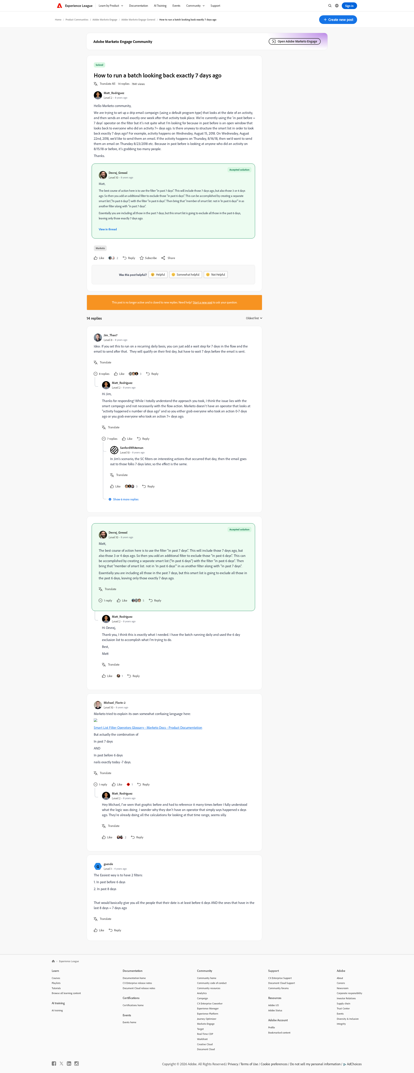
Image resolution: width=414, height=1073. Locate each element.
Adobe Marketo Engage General (138, 19)
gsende (108, 864)
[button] (338, 19)
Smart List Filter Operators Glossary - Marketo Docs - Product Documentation (148, 727)
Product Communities (77, 19)
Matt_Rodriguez (114, 93)
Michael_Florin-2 (114, 702)
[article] (173, 355)
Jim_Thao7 (110, 335)
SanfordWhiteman (131, 447)
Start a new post (202, 302)
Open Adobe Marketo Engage (297, 41)
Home (58, 19)
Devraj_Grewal (118, 172)
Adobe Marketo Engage (105, 19)
